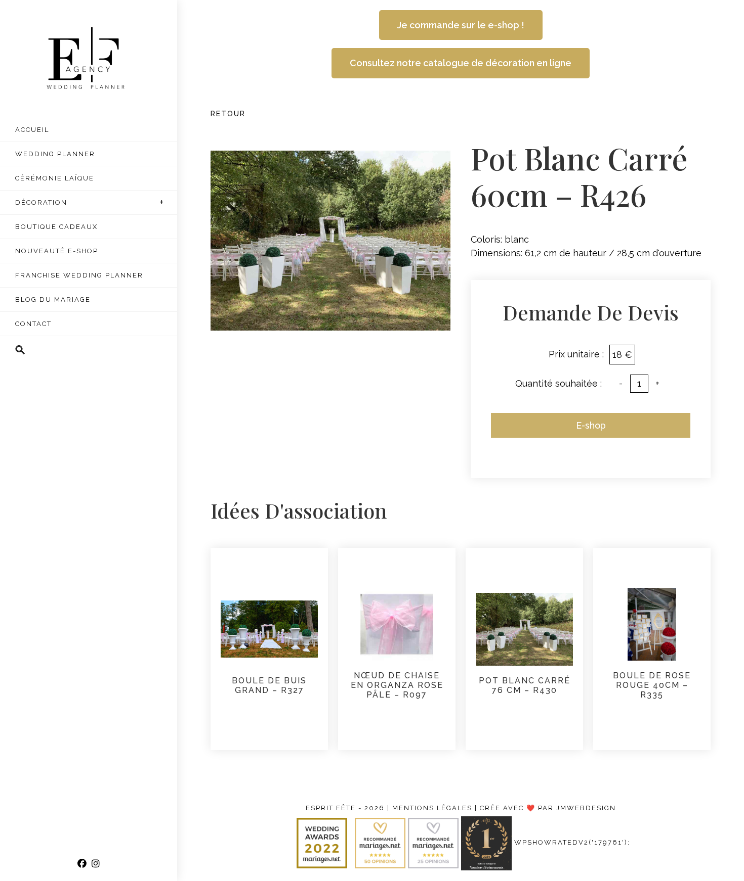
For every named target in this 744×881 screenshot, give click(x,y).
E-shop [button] (591, 425)
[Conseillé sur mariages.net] (381, 843)
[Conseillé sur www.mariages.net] (434, 843)
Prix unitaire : (576, 354)
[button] (88, 350)
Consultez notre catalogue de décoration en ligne (460, 63)
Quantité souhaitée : (558, 383)
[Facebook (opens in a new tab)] (82, 864)
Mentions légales (432, 808)
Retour (228, 114)
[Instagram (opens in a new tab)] (95, 864)
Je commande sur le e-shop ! (460, 25)
